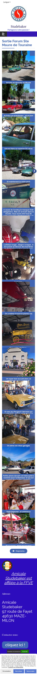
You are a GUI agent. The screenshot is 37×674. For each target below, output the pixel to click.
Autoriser (25, 651)
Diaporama (19, 551)
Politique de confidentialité (15, 667)
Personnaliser (7, 671)
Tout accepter (31, 671)
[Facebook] (34, 171)
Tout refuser (18, 671)
